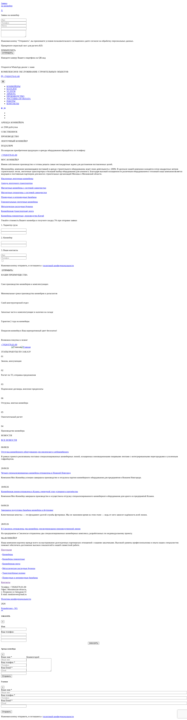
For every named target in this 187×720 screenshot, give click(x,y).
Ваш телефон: (7, 632)
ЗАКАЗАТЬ (93, 643)
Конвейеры (7, 554)
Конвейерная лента (11, 564)
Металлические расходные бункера (18, 568)
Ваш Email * (6, 668)
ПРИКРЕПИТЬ (8, 50)
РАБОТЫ (11, 101)
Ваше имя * (6, 657)
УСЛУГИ (11, 91)
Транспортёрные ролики (13, 573)
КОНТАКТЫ (13, 103)
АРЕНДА (11, 94)
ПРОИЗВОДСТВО (15, 96)
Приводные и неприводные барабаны (20, 578)
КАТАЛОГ (12, 89)
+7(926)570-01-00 (12, 76)
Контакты (5, 582)
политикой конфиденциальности (58, 265)
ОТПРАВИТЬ (7, 53)
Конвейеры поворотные (13, 559)
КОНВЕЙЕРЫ (13, 86)
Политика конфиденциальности (16, 599)
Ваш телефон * (8, 662)
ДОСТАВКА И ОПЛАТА (19, 99)
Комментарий (32, 657)
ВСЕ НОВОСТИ (9, 440)
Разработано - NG (9, 608)
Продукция (6, 550)
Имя (3, 626)
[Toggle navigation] (3, 81)
